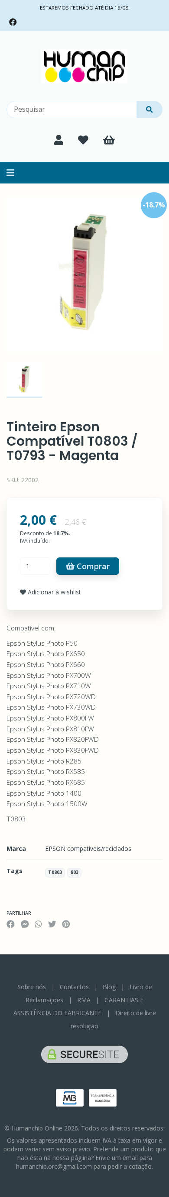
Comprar (92, 566)
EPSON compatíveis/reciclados (88, 848)
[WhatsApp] (38, 924)
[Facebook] (13, 22)
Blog (109, 987)
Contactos (74, 987)
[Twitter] (52, 924)
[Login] (58, 140)
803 (74, 873)
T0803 (55, 873)
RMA (84, 1000)
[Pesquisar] (149, 109)
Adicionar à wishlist (53, 592)
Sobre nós (31, 987)
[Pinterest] (66, 924)
